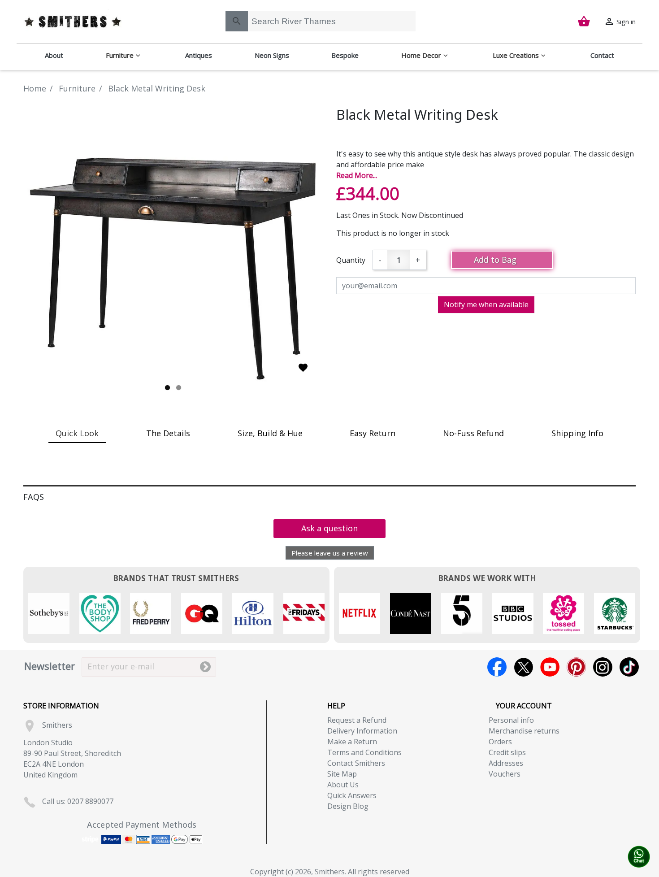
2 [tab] (179, 388)
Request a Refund (356, 720)
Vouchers (504, 774)
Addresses (506, 763)
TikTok (629, 667)
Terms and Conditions (364, 752)
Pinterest (576, 667)
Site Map (342, 774)
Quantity (350, 260)
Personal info (511, 720)
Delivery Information (362, 731)
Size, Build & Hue (270, 433)
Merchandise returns (524, 731)
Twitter (523, 667)
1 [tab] (167, 388)
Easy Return (372, 433)
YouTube (549, 667)
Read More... (356, 175)
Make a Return (352, 742)
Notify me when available (486, 304)
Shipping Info (577, 433)
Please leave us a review (329, 552)
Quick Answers (352, 795)
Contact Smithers (356, 763)
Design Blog (348, 806)
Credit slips (507, 752)
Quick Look (77, 433)
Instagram (602, 667)
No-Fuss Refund (473, 433)
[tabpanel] (173, 249)
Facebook (497, 667)
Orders (500, 742)
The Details (168, 433)
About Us (343, 785)
